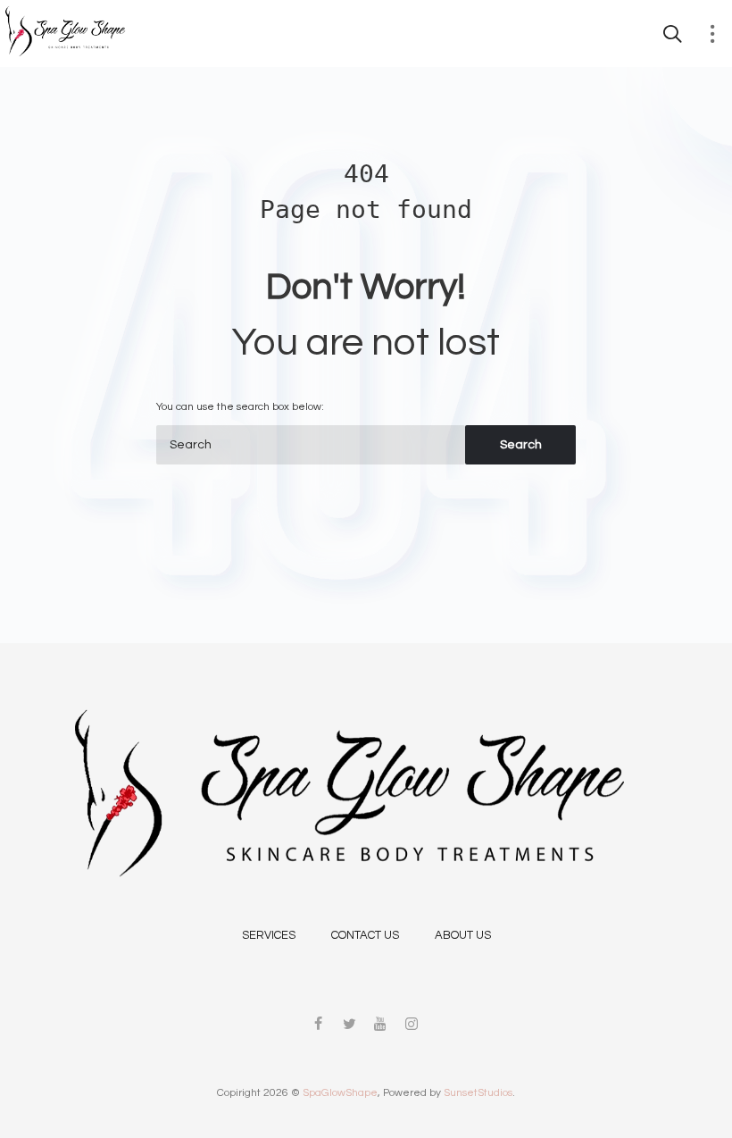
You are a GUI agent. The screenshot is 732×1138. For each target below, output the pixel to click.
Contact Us (365, 935)
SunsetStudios (478, 1093)
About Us (463, 935)
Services (268, 935)
